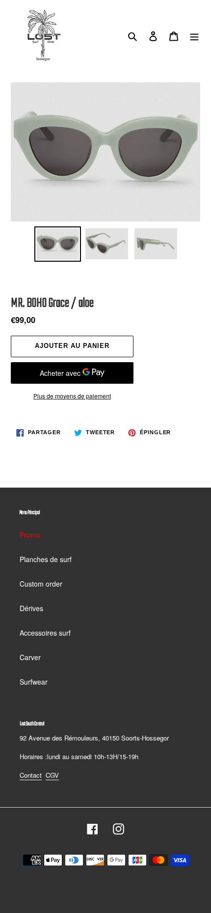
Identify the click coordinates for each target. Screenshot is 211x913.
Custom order (41, 584)
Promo (30, 535)
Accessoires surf (45, 633)
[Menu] (194, 35)
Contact (31, 775)
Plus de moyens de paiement (72, 396)
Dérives (31, 608)
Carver (30, 657)
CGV (52, 775)
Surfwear (34, 682)
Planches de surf (46, 559)
